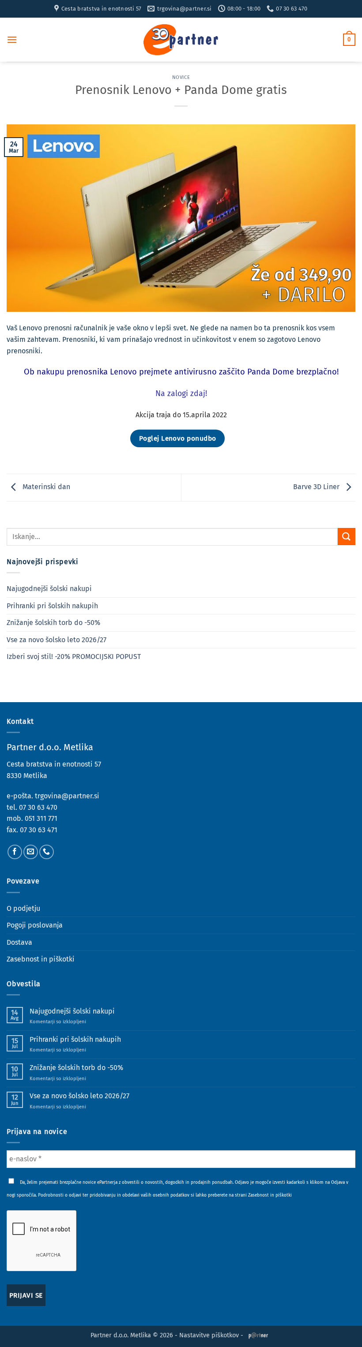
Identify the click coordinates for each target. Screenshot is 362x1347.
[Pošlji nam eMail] (30, 852)
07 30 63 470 (38, 807)
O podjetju (23, 908)
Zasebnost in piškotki (41, 959)
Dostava (19, 942)
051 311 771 (41, 818)
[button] (12, 39)
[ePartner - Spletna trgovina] (181, 40)
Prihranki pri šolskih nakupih (52, 606)
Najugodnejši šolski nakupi (49, 588)
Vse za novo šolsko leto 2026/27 (56, 640)
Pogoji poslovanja (35, 925)
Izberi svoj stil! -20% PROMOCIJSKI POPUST (74, 656)
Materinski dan (45, 487)
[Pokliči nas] (46, 852)
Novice (181, 77)
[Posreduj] (346, 536)
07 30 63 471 (38, 830)
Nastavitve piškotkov (209, 1335)
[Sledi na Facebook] (15, 852)
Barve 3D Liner (317, 487)
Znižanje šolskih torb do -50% (53, 622)
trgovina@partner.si (67, 796)
